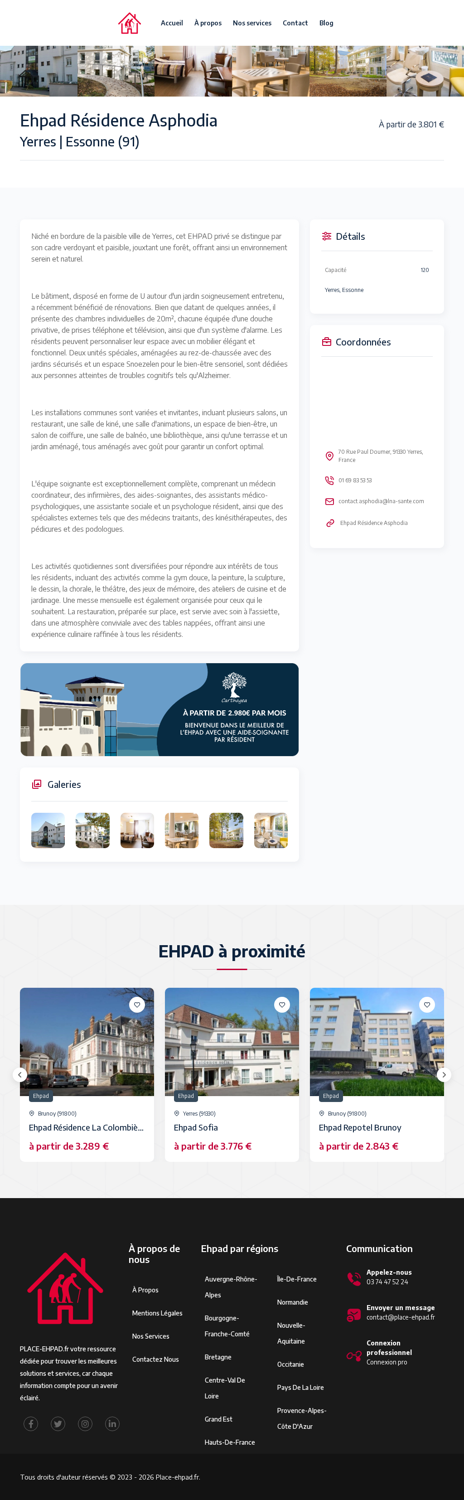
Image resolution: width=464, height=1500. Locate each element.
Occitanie (290, 1364)
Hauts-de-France (230, 1442)
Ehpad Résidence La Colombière (87, 1127)
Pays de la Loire (300, 1387)
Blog (326, 23)
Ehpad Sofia (196, 1127)
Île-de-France (297, 1279)
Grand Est (218, 1419)
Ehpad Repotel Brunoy (360, 1127)
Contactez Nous (155, 1359)
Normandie (292, 1302)
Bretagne (218, 1357)
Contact (295, 23)
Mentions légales (157, 1313)
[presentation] (20, 1075)
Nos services (252, 23)
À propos (208, 23)
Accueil (172, 23)
